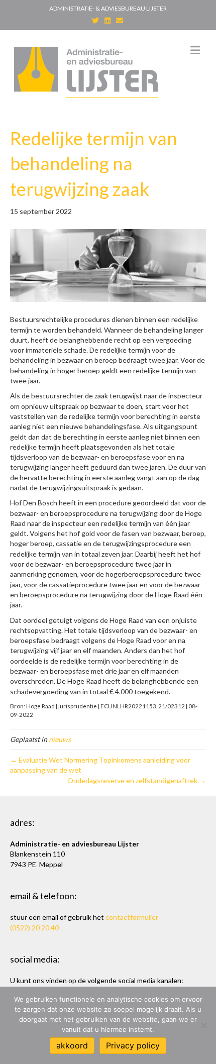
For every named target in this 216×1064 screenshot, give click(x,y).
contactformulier (131, 917)
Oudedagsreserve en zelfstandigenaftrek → (136, 780)
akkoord (72, 1045)
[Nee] (203, 1025)
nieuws (60, 739)
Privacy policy (133, 1045)
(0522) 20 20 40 (34, 927)
